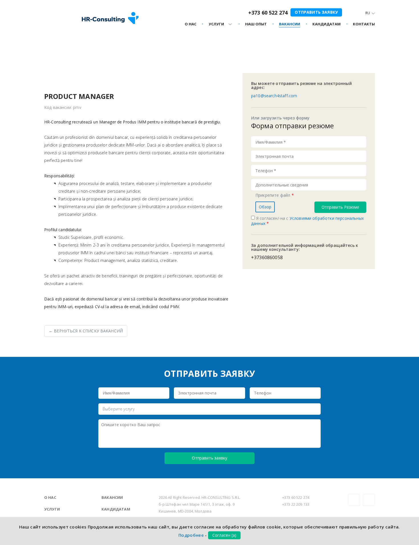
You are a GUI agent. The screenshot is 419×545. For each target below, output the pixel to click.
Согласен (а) (224, 535)
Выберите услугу (119, 409)
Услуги (52, 509)
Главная (51, 51)
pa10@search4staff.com (274, 95)
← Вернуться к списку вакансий (86, 330)
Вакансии (112, 497)
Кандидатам (115, 509)
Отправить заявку (316, 12)
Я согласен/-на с (307, 220)
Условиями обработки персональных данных (307, 220)
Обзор (265, 207)
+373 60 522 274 (268, 12)
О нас (50, 497)
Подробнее (191, 535)
